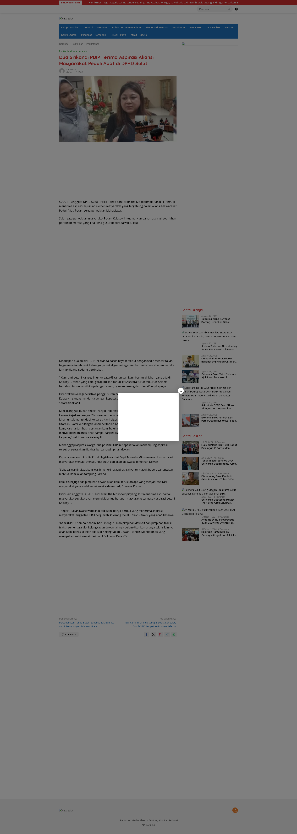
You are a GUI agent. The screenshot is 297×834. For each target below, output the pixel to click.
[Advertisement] (148, 417)
